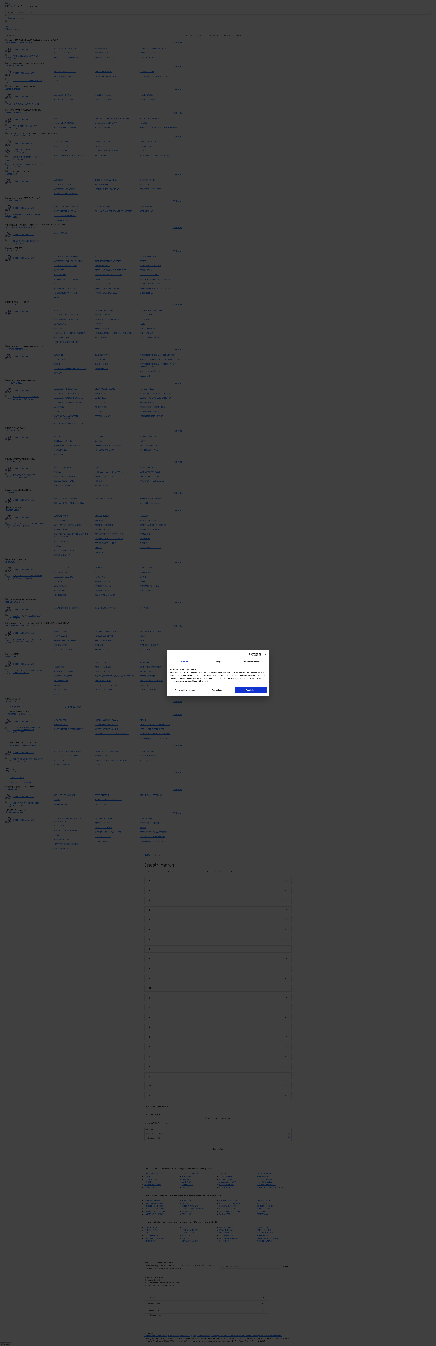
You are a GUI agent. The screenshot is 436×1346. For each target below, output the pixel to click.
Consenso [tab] (184, 662)
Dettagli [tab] (218, 662)
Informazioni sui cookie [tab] (252, 662)
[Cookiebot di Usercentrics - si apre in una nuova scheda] (251, 654)
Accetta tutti (250, 690)
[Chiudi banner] (266, 654)
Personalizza (217, 690)
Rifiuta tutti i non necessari (185, 690)
